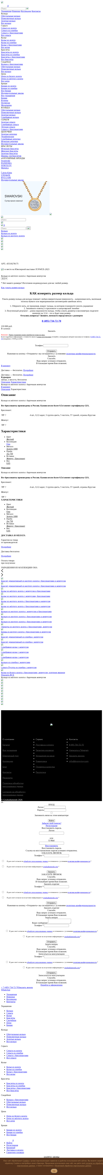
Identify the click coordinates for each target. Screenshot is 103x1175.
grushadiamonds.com (50, 867)
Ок (54, 1171)
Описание (5, 382)
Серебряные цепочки (11, 139)
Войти (51, 821)
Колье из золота (8, 40)
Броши (4, 98)
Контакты (36, 11)
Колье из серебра (8, 42)
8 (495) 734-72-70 (51, 321)
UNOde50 (5, 175)
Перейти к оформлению (51, 985)
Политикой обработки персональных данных (73, 1166)
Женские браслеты (9, 151)
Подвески (5, 103)
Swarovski (5, 161)
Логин (40, 807)
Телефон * (39, 855)
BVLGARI (6, 177)
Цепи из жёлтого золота (12, 79)
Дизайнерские (7, 136)
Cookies (26, 1161)
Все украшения (8, 95)
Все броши (6, 91)
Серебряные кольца (10, 117)
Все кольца (6, 23)
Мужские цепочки (9, 141)
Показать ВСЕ (7, 675)
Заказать (51, 872)
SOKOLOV (6, 165)
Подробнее (28, 370)
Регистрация (51, 825)
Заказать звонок (25, 987)
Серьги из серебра (9, 30)
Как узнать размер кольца (12, 287)
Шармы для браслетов (11, 156)
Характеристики (18, 382)
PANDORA (6, 163)
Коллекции (26, 11)
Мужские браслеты (10, 148)
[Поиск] (28, 228)
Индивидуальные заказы (12, 93)
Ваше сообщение (40, 923)
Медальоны (6, 105)
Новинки (16, 11)
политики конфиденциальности (80, 354)
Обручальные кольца (10, 16)
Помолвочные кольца (11, 18)
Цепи (8, 1023)
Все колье (5, 47)
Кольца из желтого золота (13, 236)
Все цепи (5, 81)
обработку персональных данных (36, 861)
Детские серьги (8, 127)
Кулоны (4, 100)
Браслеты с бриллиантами (13, 57)
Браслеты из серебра (10, 54)
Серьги (9, 1013)
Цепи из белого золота (11, 76)
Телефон (39, 345)
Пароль (40, 810)
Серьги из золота (9, 28)
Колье (9, 1015)
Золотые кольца (8, 21)
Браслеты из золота (10, 52)
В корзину (5, 366)
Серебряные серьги (10, 124)
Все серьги (6, 35)
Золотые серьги (8, 122)
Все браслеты (7, 59)
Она (8, 444)
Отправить (51, 351)
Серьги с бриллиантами (12, 33)
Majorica (5, 168)
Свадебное (11, 1020)
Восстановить (51, 846)
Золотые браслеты (9, 153)
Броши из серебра (9, 88)
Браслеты (10, 1018)
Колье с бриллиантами (11, 45)
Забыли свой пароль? (51, 823)
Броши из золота (8, 86)
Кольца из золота (9, 233)
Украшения (6, 11)
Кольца (4, 231)
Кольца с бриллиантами (12, 64)
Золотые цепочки (9, 134)
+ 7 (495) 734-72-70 (9, 987)
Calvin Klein (6, 173)
